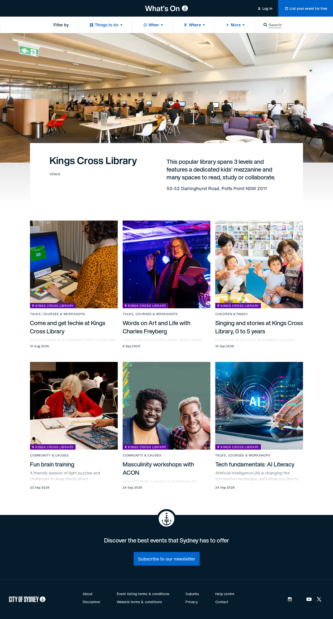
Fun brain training (52, 464)
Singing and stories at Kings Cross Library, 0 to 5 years (259, 327)
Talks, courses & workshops (57, 314)
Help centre (224, 593)
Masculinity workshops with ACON (158, 468)
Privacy (192, 601)
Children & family (231, 314)
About (87, 593)
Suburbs (192, 593)
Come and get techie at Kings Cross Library (67, 327)
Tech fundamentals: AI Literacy (254, 464)
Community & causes (49, 455)
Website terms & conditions (139, 601)
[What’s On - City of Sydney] (166, 8)
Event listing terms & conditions (143, 593)
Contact (221, 601)
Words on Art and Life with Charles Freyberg (156, 327)
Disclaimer (91, 601)
